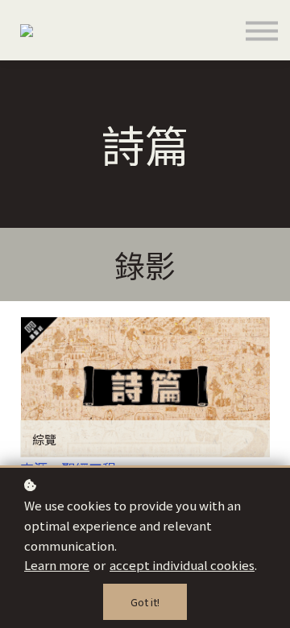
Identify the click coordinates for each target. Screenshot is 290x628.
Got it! (145, 601)
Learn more (56, 564)
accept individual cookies (182, 564)
